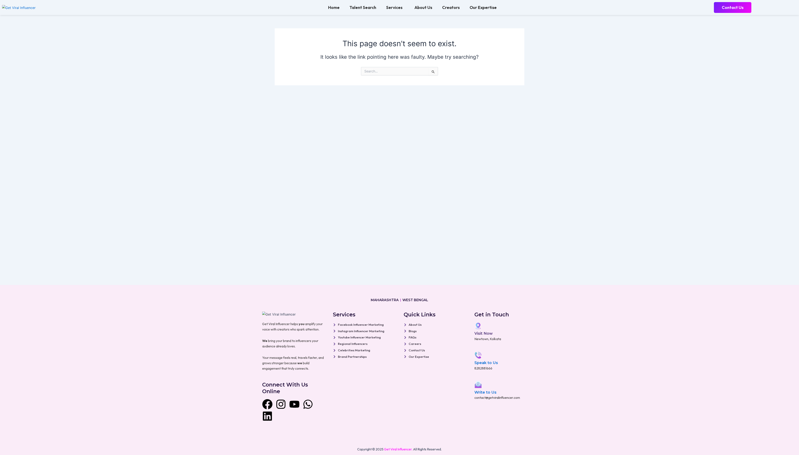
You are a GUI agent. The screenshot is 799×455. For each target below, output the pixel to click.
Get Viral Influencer (398, 449)
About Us (423, 7)
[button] (395, 7)
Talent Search (363, 7)
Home (334, 7)
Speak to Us (486, 363)
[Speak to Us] (478, 355)
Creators (451, 7)
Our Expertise (483, 7)
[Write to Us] (478, 384)
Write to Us (485, 392)
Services (394, 7)
